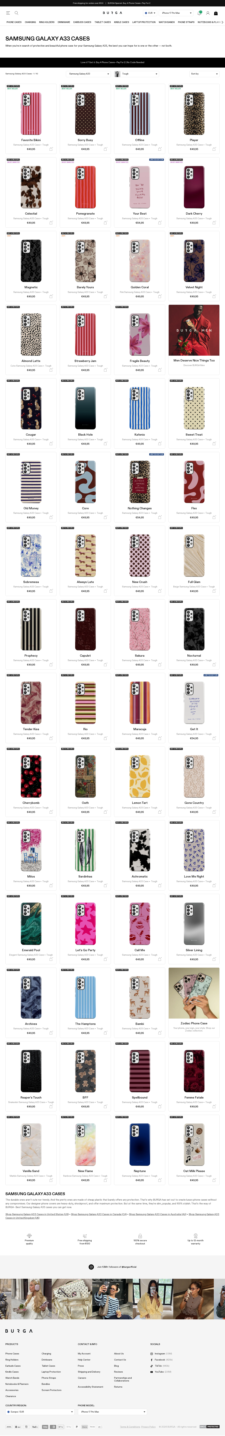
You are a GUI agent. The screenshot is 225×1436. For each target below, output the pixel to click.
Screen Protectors (51, 1390)
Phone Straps (186, 22)
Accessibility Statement (90, 1387)
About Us (119, 1354)
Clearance (10, 1396)
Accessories (11, 1390)
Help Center (84, 1360)
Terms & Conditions (130, 1427)
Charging (30, 22)
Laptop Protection (143, 22)
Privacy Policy (148, 1427)
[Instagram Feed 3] (193, 1299)
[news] (199, 13)
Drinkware (64, 22)
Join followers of (116, 1267)
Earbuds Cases (82, 22)
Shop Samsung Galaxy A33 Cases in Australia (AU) (157, 1214)
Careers (82, 1378)
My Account (84, 1354)
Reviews (118, 1372)
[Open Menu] (8, 13)
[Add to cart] (51, 149)
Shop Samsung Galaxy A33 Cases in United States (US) (37, 1214)
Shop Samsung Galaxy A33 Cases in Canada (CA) (99, 1214)
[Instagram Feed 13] (31, 1299)
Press (81, 1366)
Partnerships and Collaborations (123, 1379)
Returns (118, 1387)
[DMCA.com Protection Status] (210, 1427)
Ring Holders (47, 22)
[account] (208, 13)
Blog (116, 1366)
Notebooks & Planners (16, 1384)
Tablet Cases (103, 22)
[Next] (219, 22)
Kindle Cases (121, 22)
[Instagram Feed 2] (153, 1299)
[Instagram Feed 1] (112, 1299)
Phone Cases (14, 22)
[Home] (112, 13)
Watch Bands (167, 22)
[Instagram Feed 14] (72, 1299)
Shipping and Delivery (89, 1372)
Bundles (46, 1384)
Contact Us (120, 1360)
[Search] (16, 13)
